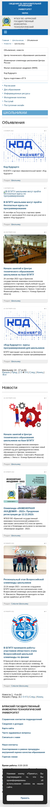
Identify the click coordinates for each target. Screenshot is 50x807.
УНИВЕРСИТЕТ (25, 9)
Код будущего (11, 167)
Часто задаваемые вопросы (16, 733)
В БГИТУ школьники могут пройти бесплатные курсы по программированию (23, 205)
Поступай (8, 101)
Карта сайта (8, 728)
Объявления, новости (14, 50)
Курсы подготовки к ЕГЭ (15, 78)
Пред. (15, 372)
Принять (25, 798)
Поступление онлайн (14, 105)
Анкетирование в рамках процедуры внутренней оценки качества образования (23, 750)
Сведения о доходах (12, 724)
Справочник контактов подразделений (22, 719)
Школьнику (16, 180)
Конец (40, 372)
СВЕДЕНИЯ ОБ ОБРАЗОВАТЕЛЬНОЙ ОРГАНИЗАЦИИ (25, 5)
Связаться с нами (11, 737)
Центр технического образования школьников (25, 55)
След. (32, 372)
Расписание (9, 85)
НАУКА (25, 13)
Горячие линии (10, 757)
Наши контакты (10, 745)
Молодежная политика (15, 97)
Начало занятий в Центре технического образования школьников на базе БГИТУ (19, 271)
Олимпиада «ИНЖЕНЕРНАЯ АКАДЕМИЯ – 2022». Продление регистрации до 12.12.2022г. (21, 511)
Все (5, 374)
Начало (6, 372)
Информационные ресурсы (17, 93)
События (14, 604)
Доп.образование (12, 89)
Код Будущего (10, 73)
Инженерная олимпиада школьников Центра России (24, 61)
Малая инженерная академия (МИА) (21, 68)
